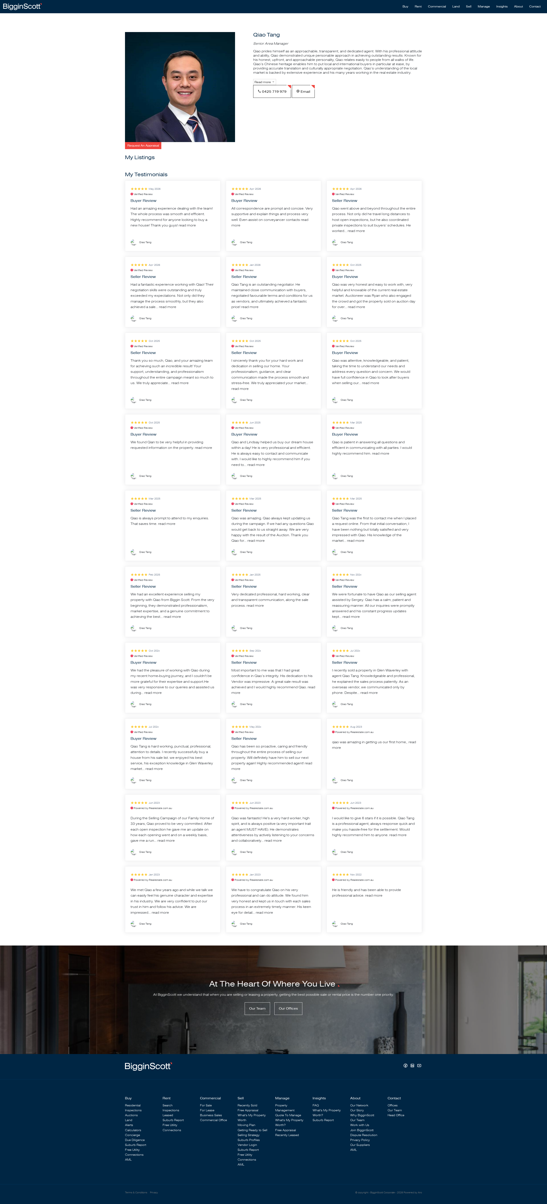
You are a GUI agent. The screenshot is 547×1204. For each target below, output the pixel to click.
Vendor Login (247, 1145)
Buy (405, 6)
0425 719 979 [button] (274, 92)
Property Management (284, 1108)
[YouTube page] (419, 1066)
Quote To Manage (288, 1115)
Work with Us (359, 1125)
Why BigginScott (362, 1115)
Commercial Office (213, 1120)
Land (456, 6)
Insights (502, 6)
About (518, 6)
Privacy (154, 1192)
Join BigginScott (361, 1130)
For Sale (206, 1105)
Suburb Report (135, 1145)
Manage (484, 6)
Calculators (133, 1130)
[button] (143, 145)
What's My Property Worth (252, 1117)
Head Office (396, 1115)
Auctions (131, 1115)
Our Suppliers (360, 1145)
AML (128, 1159)
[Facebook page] (406, 1066)
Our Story (357, 1110)
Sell (468, 6)
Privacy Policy (360, 1140)
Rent (418, 6)
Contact (535, 6)
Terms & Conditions (136, 1192)
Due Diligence (135, 1140)
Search (168, 1105)
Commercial (437, 6)
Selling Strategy (249, 1135)
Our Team (257, 1008)
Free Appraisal (248, 1110)
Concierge (132, 1135)
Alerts (129, 1125)
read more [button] (187, 225)
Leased (168, 1115)
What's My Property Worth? (289, 1122)
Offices (393, 1105)
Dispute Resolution (363, 1135)
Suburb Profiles (249, 1140)
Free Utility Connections (134, 1152)
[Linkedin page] (412, 1066)
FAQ (316, 1105)
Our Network (359, 1105)
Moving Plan (246, 1125)
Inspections (133, 1110)
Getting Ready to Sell (252, 1130)
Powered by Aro (413, 1192)
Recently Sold (247, 1105)
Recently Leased (287, 1135)
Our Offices (288, 1008)
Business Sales (211, 1115)
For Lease (207, 1110)
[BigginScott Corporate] (22, 6)
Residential (133, 1105)
